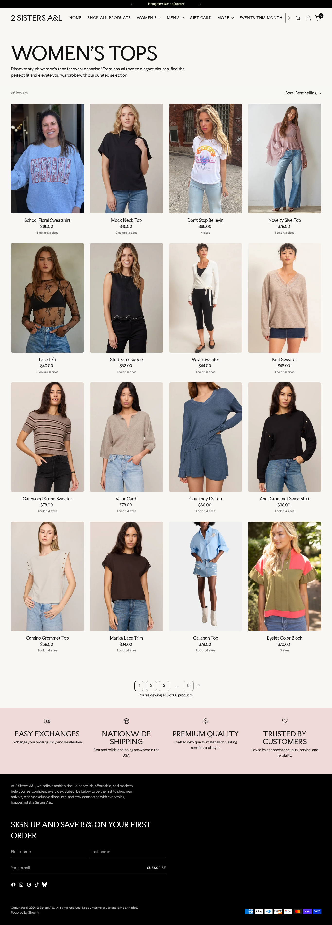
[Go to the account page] (308, 18)
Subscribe (156, 868)
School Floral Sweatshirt (47, 220)
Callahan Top (205, 637)
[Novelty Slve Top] (284, 158)
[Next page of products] (198, 686)
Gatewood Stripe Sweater (47, 498)
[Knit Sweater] (284, 298)
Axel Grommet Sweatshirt (285, 498)
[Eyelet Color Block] (284, 576)
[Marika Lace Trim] (126, 576)
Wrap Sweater (205, 359)
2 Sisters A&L (46, 908)
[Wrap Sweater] (205, 298)
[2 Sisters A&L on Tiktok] (37, 885)
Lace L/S (47, 359)
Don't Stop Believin (205, 220)
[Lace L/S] (47, 298)
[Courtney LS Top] (205, 437)
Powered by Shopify (25, 912)
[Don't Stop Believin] (205, 158)
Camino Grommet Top (47, 637)
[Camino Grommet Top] (47, 576)
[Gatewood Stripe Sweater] (47, 437)
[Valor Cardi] (126, 437)
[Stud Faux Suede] (126, 298)
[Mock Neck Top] (126, 158)
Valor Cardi (126, 498)
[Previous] (132, 4)
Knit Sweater (284, 359)
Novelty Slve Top (284, 220)
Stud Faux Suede (126, 359)
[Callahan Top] (205, 576)
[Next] (200, 4)
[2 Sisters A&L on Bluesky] (45, 885)
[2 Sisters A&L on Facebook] (14, 885)
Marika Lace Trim (126, 637)
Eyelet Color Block (284, 637)
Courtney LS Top (205, 498)
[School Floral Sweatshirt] (47, 158)
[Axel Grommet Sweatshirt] (284, 437)
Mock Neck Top (126, 220)
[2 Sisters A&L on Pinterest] (29, 885)
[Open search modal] (298, 18)
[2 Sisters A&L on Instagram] (22, 885)
